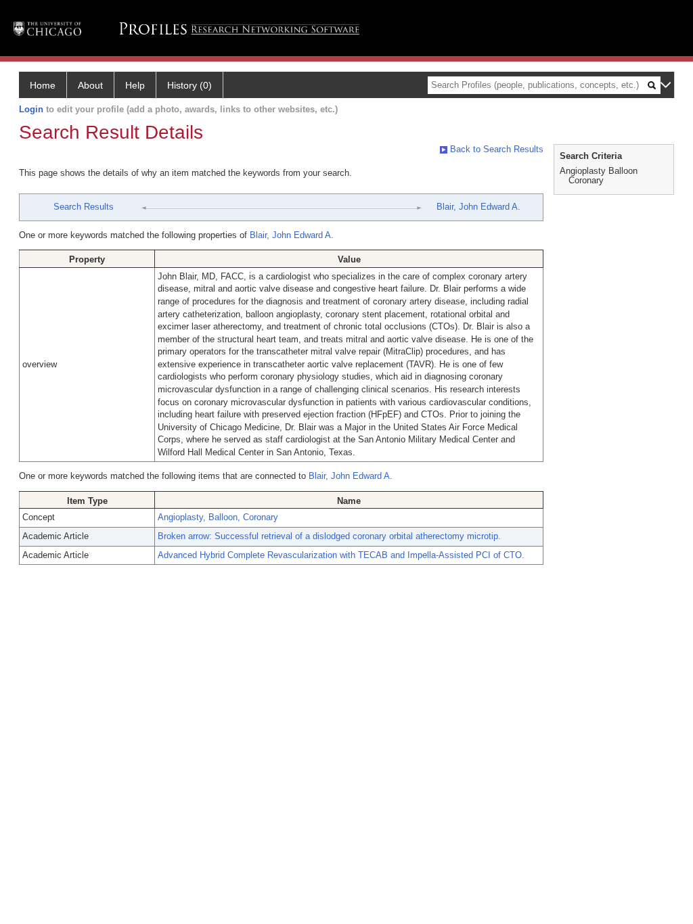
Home (42, 85)
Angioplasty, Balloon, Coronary (218, 517)
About (90, 85)
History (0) (189, 85)
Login (31, 109)
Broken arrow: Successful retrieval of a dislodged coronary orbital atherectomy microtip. (329, 536)
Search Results (83, 207)
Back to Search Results (495, 149)
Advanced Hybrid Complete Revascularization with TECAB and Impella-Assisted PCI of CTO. (341, 555)
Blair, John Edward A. (478, 207)
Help (135, 85)
